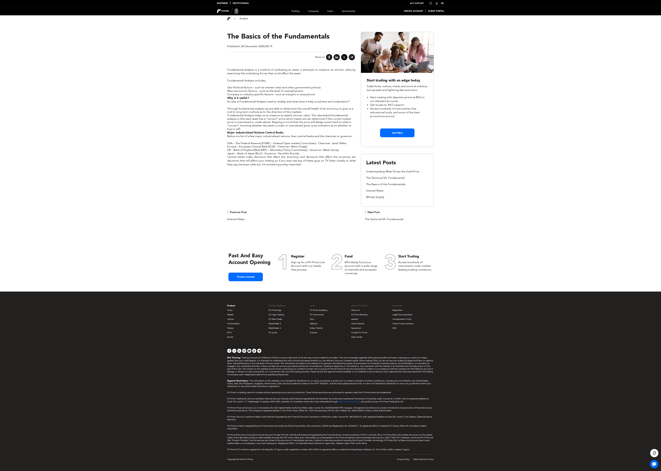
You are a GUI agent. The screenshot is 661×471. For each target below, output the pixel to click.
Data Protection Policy (423, 459)
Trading (295, 11)
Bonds (230, 337)
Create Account (413, 11)
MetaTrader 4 (275, 328)
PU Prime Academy (318, 310)
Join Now (397, 132)
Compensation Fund (401, 319)
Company (313, 11)
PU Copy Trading (276, 314)
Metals (230, 314)
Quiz (312, 319)
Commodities (233, 323)
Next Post (374, 212)
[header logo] (227, 11)
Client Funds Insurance (403, 323)
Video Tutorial (316, 328)
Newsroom (356, 328)
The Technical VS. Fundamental (385, 178)
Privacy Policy (403, 459)
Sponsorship (348, 11)
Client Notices (357, 323)
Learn (330, 11)
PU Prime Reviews (359, 314)
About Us (355, 310)
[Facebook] (329, 57)
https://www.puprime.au (349, 401)
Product (231, 305)
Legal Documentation (402, 314)
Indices (230, 319)
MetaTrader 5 (275, 323)
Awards (354, 319)
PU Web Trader (275, 319)
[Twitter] (344, 57)
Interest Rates (374, 191)
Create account (246, 276)
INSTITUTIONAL (241, 3)
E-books (313, 332)
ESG (394, 328)
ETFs (229, 332)
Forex (230, 310)
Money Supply (375, 197)
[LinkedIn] (336, 57)
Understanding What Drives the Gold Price (392, 171)
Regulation (397, 310)
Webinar (314, 323)
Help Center (357, 337)
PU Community (317, 314)
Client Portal (436, 11)
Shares (230, 328)
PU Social (273, 332)
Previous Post (238, 212)
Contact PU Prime (359, 332)
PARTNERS (222, 3)
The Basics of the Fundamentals (385, 184)
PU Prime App (275, 310)
